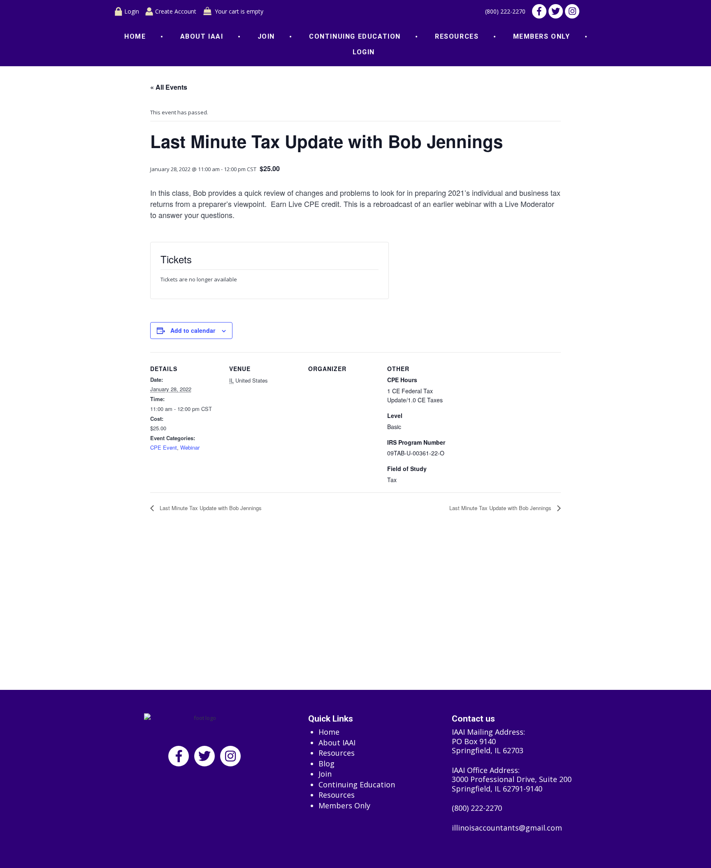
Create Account (175, 11)
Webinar (190, 447)
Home (135, 36)
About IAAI (201, 36)
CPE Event (163, 447)
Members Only (541, 36)
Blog (326, 763)
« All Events (168, 87)
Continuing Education (355, 36)
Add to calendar (192, 330)
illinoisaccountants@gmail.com (507, 828)
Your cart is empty (239, 11)
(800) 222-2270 (505, 11)
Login (131, 11)
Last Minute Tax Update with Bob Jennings (210, 508)
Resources (457, 36)
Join (266, 36)
